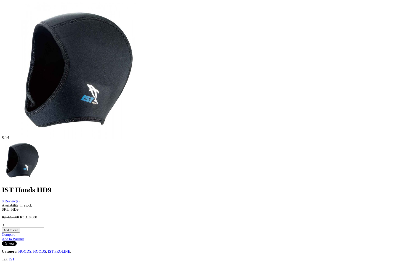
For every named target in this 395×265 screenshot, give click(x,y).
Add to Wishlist (13, 239)
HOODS (24, 251)
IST (11, 259)
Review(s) (10, 201)
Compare (8, 234)
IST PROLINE (59, 251)
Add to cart (11, 230)
